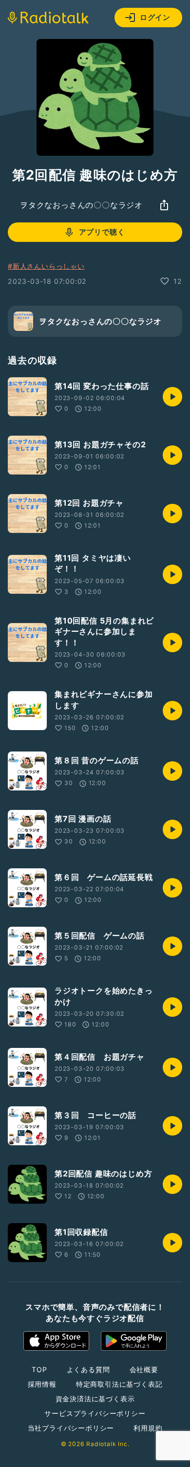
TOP (39, 1369)
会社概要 (144, 1369)
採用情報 (42, 1384)
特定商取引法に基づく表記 (119, 1384)
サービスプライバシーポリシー (94, 1413)
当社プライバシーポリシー (71, 1428)
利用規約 (147, 1428)
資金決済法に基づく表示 (95, 1398)
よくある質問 (88, 1369)
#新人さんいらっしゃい (46, 266)
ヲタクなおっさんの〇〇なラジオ (81, 205)
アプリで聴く (102, 232)
